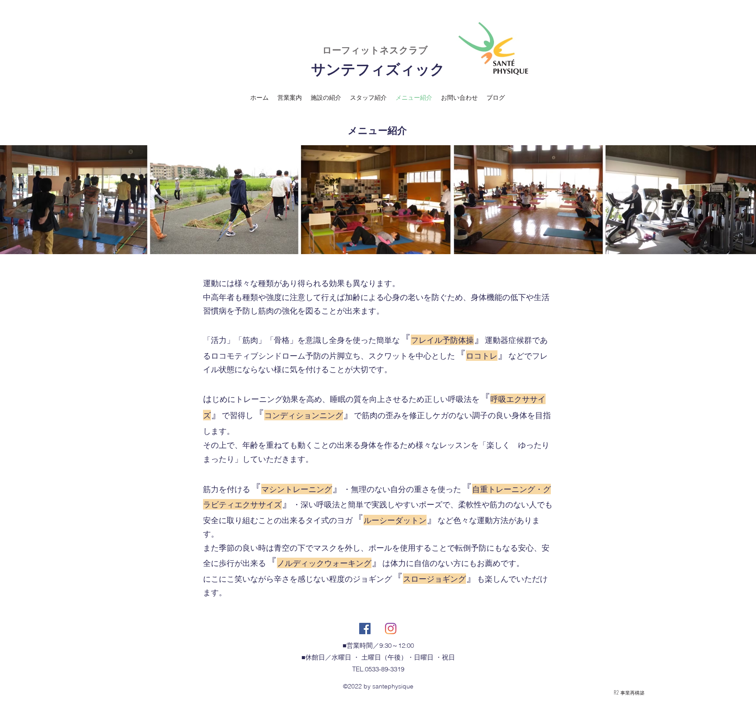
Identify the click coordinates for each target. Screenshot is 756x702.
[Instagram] (390, 628)
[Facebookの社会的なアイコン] (365, 628)
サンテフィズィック (378, 69)
